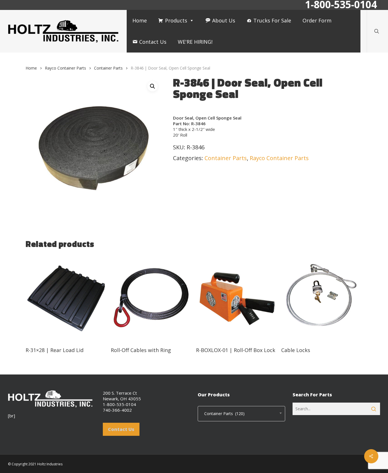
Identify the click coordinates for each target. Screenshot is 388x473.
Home (139, 20)
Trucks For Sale (272, 20)
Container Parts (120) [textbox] (223, 413)
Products (176, 20)
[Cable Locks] (321, 298)
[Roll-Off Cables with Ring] (151, 298)
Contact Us (152, 41)
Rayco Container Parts (65, 68)
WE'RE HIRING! (195, 41)
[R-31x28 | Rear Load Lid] (66, 298)
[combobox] (241, 413)
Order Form (317, 20)
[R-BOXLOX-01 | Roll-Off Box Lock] (236, 298)
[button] (152, 86)
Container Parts (108, 68)
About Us (223, 20)
